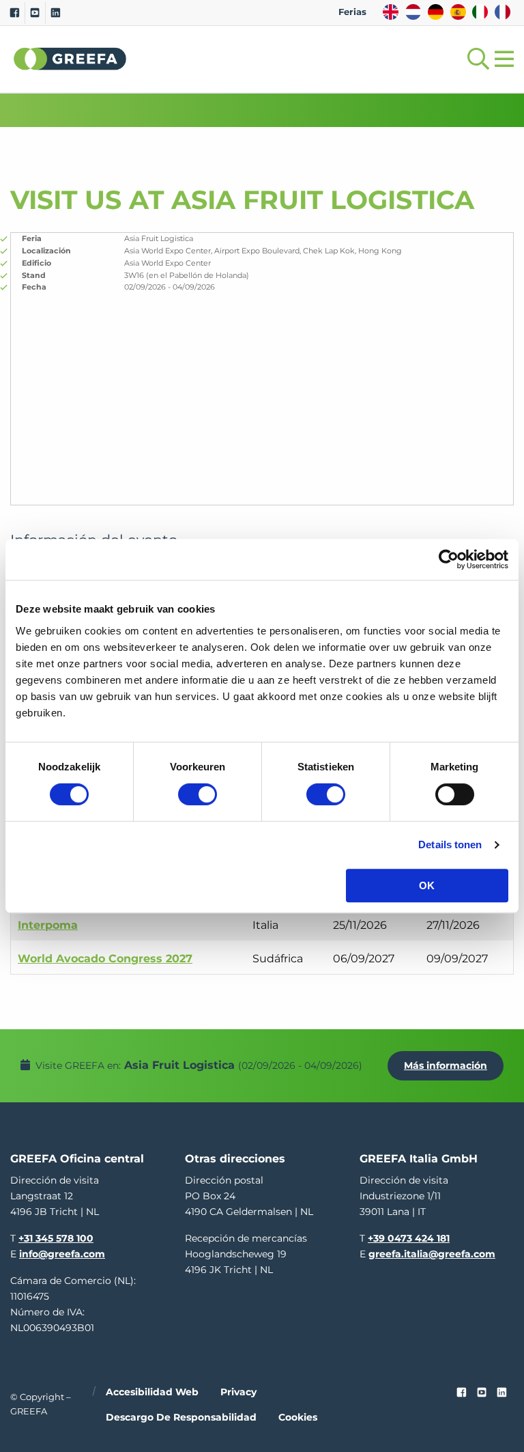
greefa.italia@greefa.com (431, 1254)
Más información (445, 1065)
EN (390, 12)
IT (480, 12)
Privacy (238, 1392)
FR (502, 12)
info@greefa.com (62, 1254)
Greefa (70, 59)
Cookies (297, 1417)
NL (413, 12)
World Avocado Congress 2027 (105, 958)
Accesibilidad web (152, 1392)
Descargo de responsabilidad (181, 1417)
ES (458, 12)
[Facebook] (14, 13)
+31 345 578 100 (55, 1238)
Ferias (352, 12)
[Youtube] (35, 13)
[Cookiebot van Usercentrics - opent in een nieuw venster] (448, 559)
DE (435, 12)
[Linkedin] (55, 13)
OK (427, 885)
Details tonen (450, 844)
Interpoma (48, 925)
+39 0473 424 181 (409, 1238)
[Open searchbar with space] (475, 59)
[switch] (197, 794)
